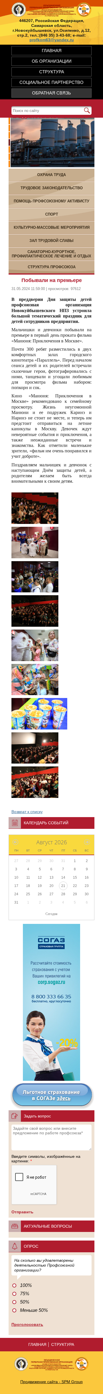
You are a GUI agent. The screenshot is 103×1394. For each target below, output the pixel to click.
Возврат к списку (27, 811)
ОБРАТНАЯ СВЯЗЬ (51, 92)
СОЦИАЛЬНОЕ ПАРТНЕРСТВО (51, 82)
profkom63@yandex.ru (51, 40)
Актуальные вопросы (48, 1226)
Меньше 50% (34, 1310)
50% (24, 1302)
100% (26, 1285)
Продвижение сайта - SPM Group (51, 1381)
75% (24, 1293)
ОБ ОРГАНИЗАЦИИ (52, 61)
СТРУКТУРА (51, 71)
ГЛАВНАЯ (52, 50)
